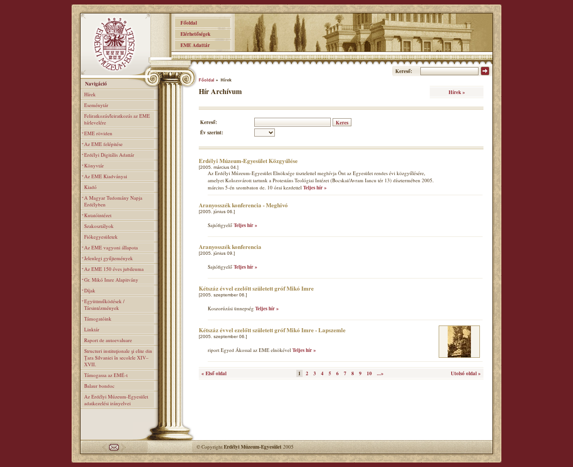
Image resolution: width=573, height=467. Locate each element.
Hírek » (457, 92)
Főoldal (186, 22)
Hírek (90, 94)
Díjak (89, 290)
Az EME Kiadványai (105, 176)
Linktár (91, 329)
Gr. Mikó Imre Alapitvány (111, 279)
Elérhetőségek (192, 34)
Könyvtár (94, 165)
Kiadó (90, 187)
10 (369, 373)
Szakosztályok (99, 226)
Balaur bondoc (99, 385)
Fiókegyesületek (101, 236)
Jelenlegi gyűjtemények (108, 258)
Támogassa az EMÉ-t (106, 375)
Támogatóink (97, 318)
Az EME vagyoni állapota (111, 247)
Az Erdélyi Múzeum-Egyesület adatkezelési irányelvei (116, 400)
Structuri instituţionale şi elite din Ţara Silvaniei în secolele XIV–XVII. (118, 357)
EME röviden (98, 133)
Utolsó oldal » (466, 373)
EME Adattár (192, 45)
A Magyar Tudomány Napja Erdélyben (113, 201)
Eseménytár (96, 105)
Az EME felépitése (103, 144)
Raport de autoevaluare (108, 340)
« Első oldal (214, 373)
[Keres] (485, 73)
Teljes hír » (315, 187)
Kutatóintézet (97, 215)
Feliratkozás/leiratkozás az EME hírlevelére (117, 119)
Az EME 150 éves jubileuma (114, 269)
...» (380, 373)
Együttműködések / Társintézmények (104, 304)
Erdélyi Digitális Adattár (109, 154)
